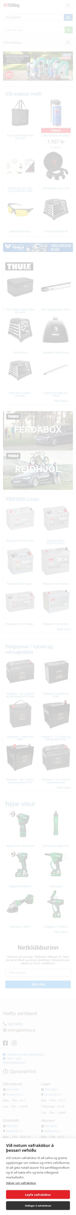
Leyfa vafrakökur (38, 1195)
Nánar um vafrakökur (21, 1183)
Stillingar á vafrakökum (38, 1205)
